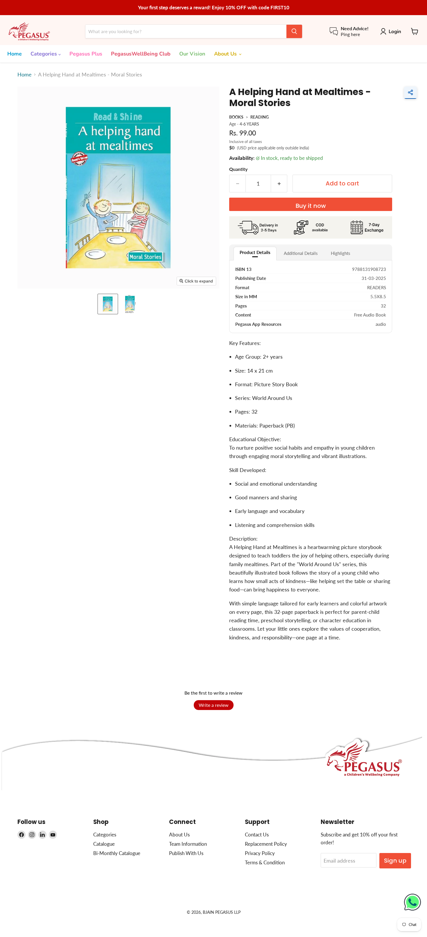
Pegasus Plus (85, 53)
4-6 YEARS (249, 123)
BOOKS (236, 117)
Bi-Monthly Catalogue (116, 853)
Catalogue (104, 844)
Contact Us (257, 835)
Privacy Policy (260, 853)
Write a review (214, 705)
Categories (44, 53)
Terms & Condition (265, 862)
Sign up (395, 860)
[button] (108, 304)
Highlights (340, 253)
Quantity (238, 169)
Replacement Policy (266, 844)
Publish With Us (186, 853)
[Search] (294, 31)
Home (14, 53)
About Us (226, 53)
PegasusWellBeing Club (141, 53)
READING (259, 117)
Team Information (188, 844)
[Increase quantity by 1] (279, 183)
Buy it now (310, 206)
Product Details (255, 252)
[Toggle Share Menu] (410, 93)
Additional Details (301, 253)
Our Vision (192, 53)
